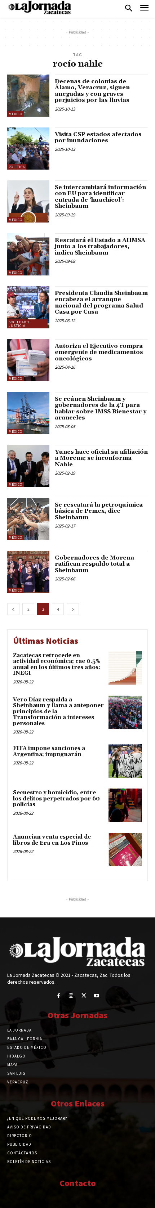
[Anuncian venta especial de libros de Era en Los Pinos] (125, 849)
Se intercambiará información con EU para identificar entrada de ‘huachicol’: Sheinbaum (100, 197)
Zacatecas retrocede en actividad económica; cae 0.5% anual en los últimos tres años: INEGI (57, 664)
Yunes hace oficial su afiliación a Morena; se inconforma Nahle (101, 458)
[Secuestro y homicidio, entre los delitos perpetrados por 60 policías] (125, 805)
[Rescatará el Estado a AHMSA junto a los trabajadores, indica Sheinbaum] (28, 254)
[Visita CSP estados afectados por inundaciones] (28, 148)
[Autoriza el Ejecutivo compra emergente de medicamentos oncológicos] (28, 360)
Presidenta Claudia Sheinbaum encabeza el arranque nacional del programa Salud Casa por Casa (101, 302)
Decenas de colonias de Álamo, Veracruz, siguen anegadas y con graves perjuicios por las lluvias (92, 91)
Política (17, 167)
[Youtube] (96, 995)
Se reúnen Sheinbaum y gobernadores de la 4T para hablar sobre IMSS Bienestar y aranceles (100, 408)
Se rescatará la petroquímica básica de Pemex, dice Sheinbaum (99, 511)
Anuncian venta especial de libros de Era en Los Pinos (52, 840)
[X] (83, 995)
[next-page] (73, 609)
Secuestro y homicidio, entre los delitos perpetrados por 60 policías (56, 798)
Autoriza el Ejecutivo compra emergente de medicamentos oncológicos (99, 352)
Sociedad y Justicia (19, 324)
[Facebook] (58, 995)
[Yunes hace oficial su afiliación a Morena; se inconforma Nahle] (28, 466)
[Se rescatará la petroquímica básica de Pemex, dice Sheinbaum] (28, 519)
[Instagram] (71, 995)
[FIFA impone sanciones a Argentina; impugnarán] (125, 761)
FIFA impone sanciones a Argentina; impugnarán (49, 751)
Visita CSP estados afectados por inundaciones (98, 137)
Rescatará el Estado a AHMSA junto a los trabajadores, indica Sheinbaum (100, 246)
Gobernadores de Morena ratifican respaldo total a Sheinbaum (94, 564)
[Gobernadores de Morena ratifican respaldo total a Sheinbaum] (28, 572)
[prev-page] (13, 609)
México (15, 114)
